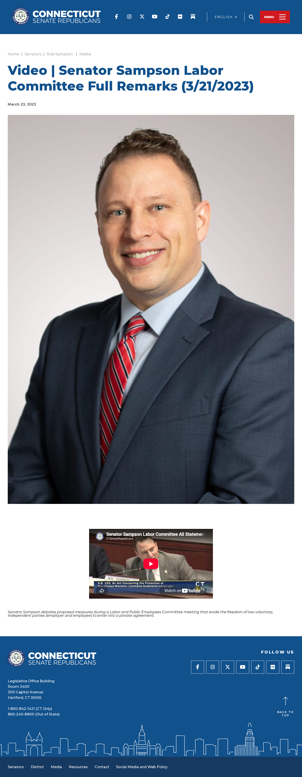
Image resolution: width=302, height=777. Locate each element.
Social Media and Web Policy (142, 767)
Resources (78, 767)
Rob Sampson (60, 54)
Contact (102, 767)
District (37, 767)
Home (13, 54)
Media (85, 54)
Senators (33, 54)
